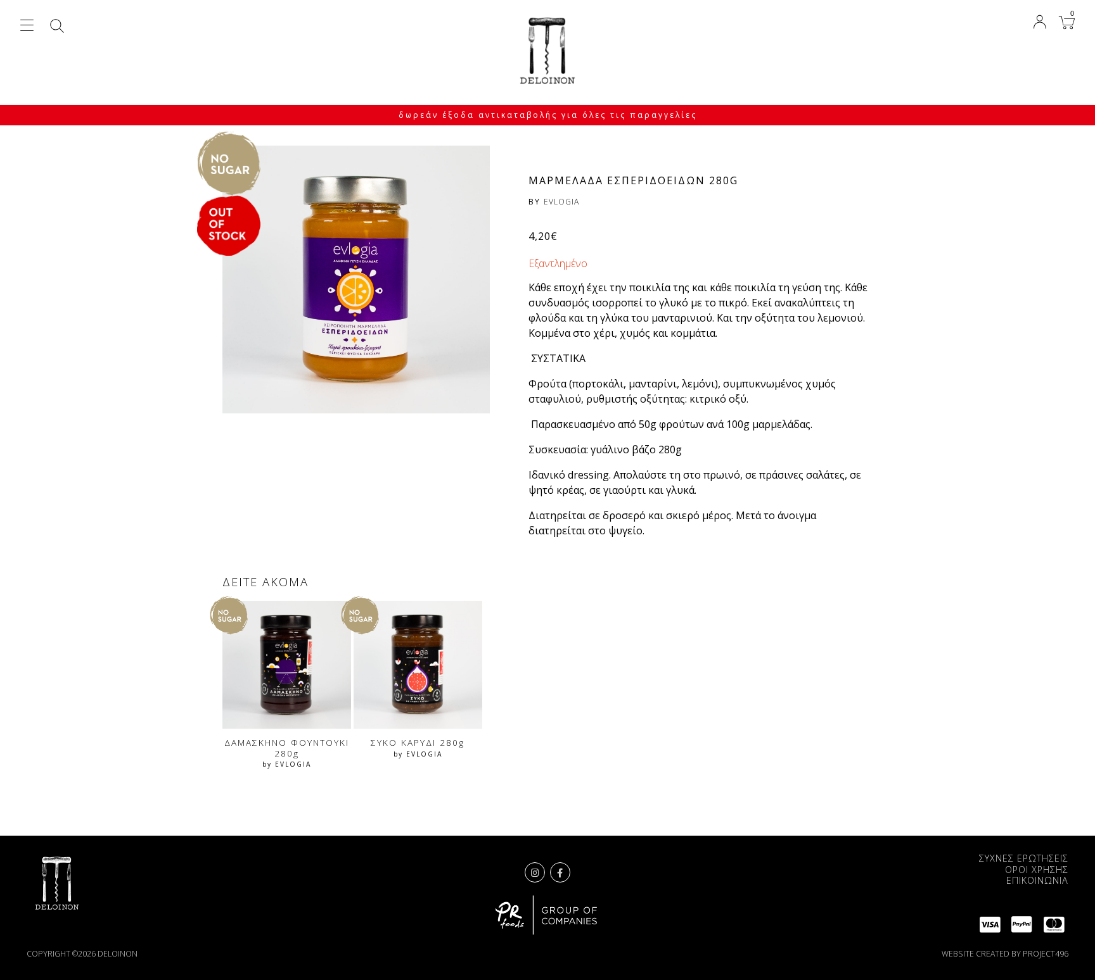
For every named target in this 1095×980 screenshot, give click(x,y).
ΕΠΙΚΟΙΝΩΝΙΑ (1037, 880)
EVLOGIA (561, 201)
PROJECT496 (1045, 953)
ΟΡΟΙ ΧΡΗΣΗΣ (1036, 870)
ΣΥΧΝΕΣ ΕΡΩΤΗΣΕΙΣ (1023, 858)
